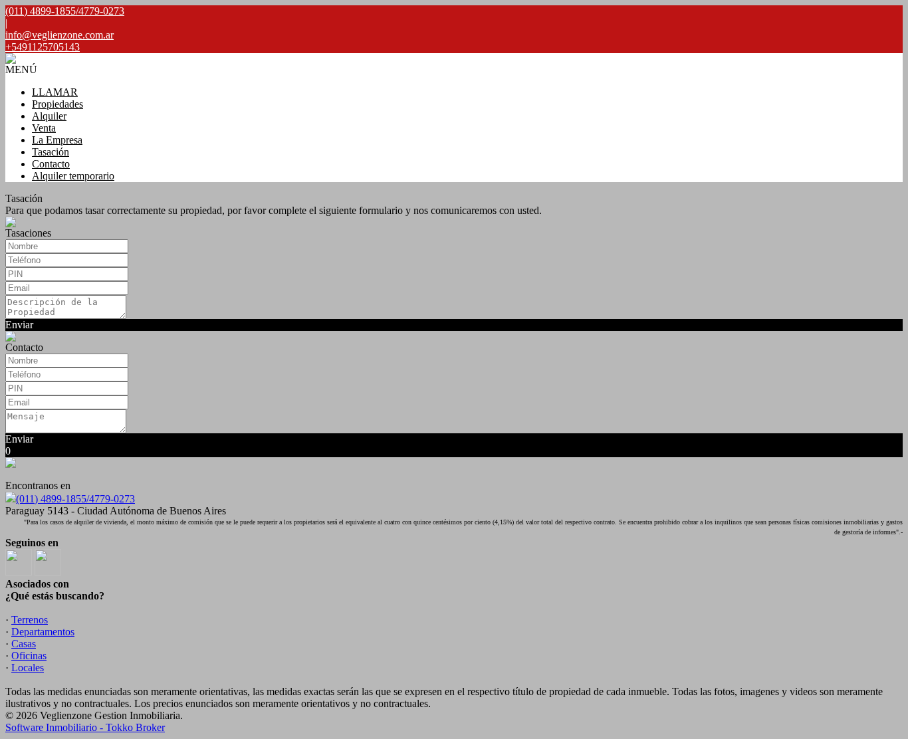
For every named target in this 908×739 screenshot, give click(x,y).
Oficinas (29, 655)
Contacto (51, 163)
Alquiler (49, 116)
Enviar (19, 324)
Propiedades (57, 104)
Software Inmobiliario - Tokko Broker (85, 727)
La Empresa (57, 140)
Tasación (50, 152)
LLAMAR (55, 92)
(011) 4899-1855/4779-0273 (75, 498)
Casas (23, 643)
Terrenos (29, 619)
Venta (44, 128)
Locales (27, 667)
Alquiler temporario (73, 175)
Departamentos (42, 631)
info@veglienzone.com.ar (59, 35)
